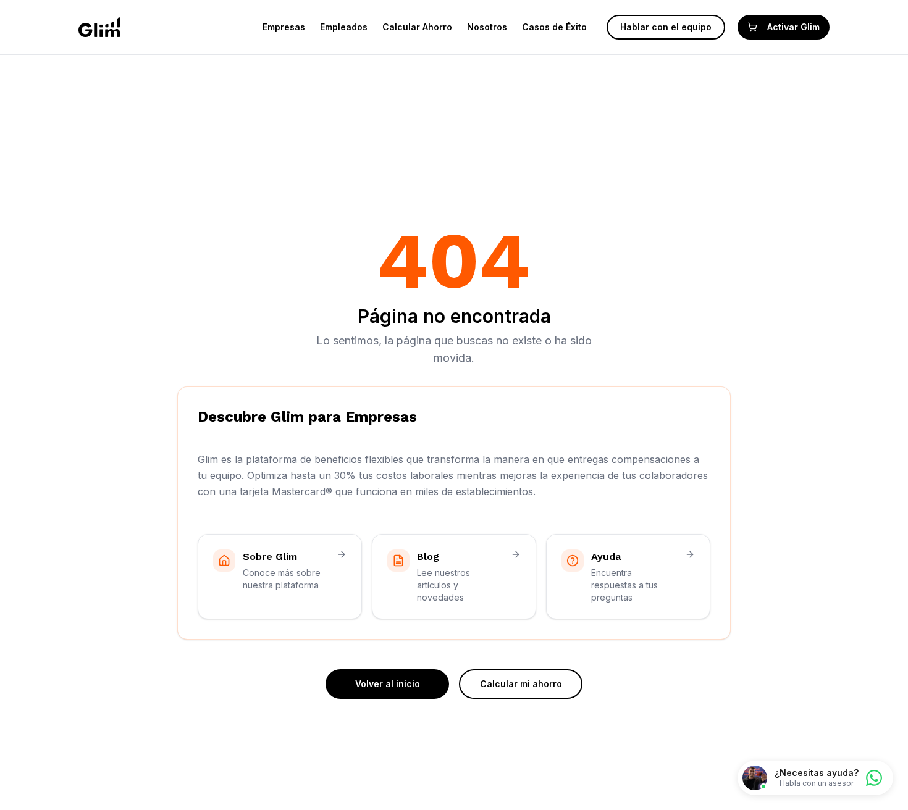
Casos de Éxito (554, 27)
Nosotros (487, 27)
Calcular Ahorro (417, 27)
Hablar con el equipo (666, 27)
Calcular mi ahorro (521, 683)
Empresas (284, 27)
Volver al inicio (387, 683)
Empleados (344, 27)
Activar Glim (793, 27)
